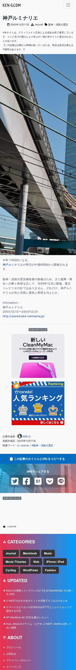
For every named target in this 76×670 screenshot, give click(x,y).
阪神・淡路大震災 (58, 24)
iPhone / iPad (55, 562)
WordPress (30, 570)
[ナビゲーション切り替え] (68, 4)
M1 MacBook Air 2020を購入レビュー (27, 617)
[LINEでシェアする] (61, 481)
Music (48, 553)
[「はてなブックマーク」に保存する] (38, 481)
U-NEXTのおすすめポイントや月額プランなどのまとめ (37, 600)
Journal (39, 24)
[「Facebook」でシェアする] (26, 481)
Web (36, 562)
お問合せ (11, 653)
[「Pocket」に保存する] (49, 481)
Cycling (11, 570)
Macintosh (30, 553)
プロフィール (13, 647)
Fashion (50, 570)
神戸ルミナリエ (13, 264)
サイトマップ (13, 666)
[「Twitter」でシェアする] (14, 481)
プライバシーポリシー (18, 660)
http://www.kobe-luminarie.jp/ (24, 316)
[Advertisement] (38, 511)
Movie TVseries (16, 562)
